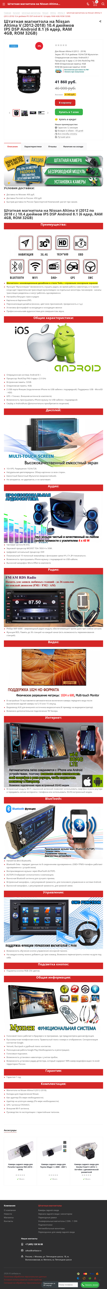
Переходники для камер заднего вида (56, 1232)
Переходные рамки (47, 1217)
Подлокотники (45, 1224)
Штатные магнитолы (50, 1205)
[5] (66, 45)
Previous (10, 113)
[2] (58, 45)
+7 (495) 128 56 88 (34, 1244)
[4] (63, 45)
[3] (61, 45)
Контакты (8, 1221)
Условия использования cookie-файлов (23, 1279)
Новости (8, 1214)
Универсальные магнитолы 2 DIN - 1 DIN (57, 1221)
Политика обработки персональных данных (25, 1276)
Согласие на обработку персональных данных (26, 1282)
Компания (9, 1205)
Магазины (9, 1217)
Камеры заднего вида (48, 1210)
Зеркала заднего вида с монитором (55, 1214)
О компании (10, 1210)
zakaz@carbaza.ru (33, 1250)
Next (48, 113)
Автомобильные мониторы (51, 1228)
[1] (56, 45)
